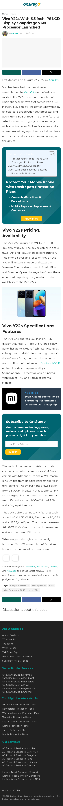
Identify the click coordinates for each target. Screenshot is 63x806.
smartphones (39, 585)
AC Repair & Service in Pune (17, 758)
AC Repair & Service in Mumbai (18, 748)
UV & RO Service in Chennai (17, 692)
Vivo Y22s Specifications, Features (27, 169)
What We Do (9, 639)
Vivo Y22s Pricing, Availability (24, 165)
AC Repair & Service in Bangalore (19, 755)
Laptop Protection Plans (15, 725)
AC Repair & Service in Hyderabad (20, 762)
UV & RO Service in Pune (15, 685)
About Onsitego (10, 635)
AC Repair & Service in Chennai (18, 765)
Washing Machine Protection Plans (21, 713)
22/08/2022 (29, 33)
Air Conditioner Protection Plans (19, 704)
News (13, 14)
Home (5, 14)
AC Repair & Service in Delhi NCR (20, 752)
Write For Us (9, 648)
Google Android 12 (19, 585)
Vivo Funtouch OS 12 (14, 590)
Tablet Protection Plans (14, 730)
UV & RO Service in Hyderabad (18, 688)
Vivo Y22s (29, 92)
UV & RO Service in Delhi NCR (18, 678)
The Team (7, 643)
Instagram (42, 566)
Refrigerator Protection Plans (18, 708)
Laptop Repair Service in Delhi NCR (21, 779)
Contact (17, 790)
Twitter (53, 566)
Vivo (51, 585)
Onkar (14, 33)
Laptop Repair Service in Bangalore (21, 775)
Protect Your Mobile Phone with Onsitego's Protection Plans (29, 160)
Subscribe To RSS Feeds (15, 660)
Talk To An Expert (11, 652)
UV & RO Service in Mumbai (17, 674)
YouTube (11, 571)
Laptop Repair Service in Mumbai (20, 772)
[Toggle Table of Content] (50, 153)
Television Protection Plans (16, 717)
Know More (31, 218)
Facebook (30, 566)
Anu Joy (54, 80)
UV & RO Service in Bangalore (18, 681)
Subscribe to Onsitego (23, 173)
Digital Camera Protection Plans (19, 721)
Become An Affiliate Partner (17, 656)
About (5, 790)
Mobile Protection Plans (15, 734)
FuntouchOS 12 (51, 363)
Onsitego (13, 796)
